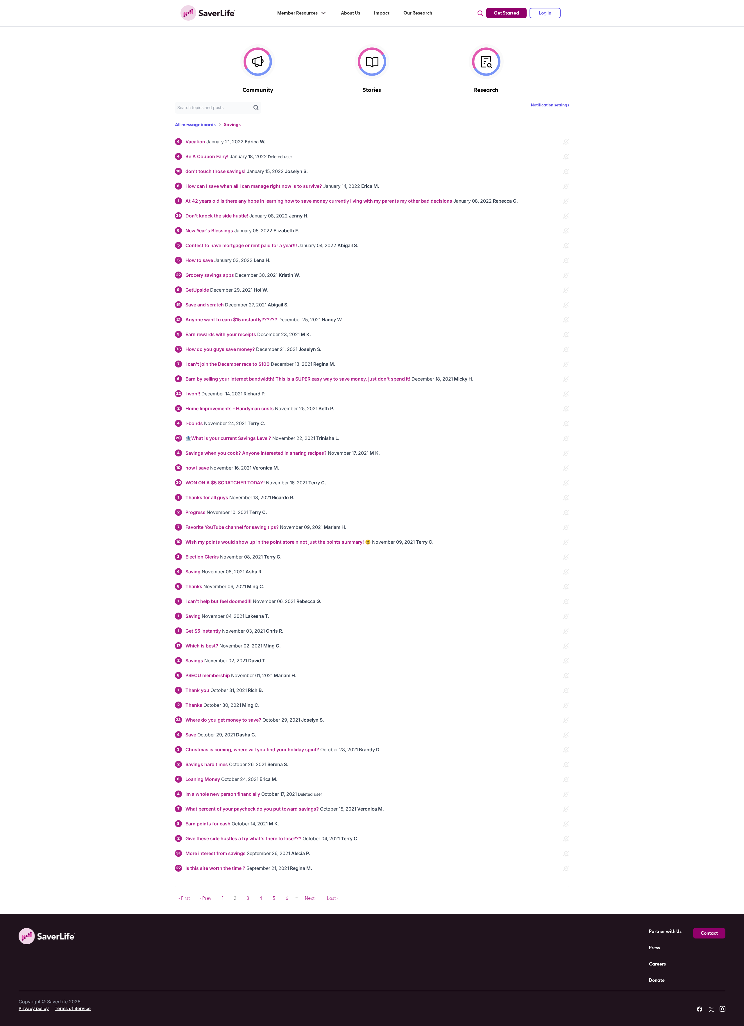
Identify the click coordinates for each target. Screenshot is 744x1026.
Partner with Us (665, 931)
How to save (199, 260)
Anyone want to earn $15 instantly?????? (231, 319)
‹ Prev (206, 898)
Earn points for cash (207, 824)
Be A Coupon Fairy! (206, 156)
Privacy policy (34, 1008)
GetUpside (197, 290)
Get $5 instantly (203, 631)
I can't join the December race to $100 (227, 364)
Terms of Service (73, 1008)
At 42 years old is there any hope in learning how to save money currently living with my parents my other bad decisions (318, 201)
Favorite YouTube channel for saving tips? (232, 527)
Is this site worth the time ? (215, 868)
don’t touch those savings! (215, 171)
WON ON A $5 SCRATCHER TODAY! (225, 483)
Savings (232, 124)
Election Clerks (202, 557)
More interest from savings (215, 853)
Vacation (195, 141)
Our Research (417, 13)
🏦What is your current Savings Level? (228, 438)
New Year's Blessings (209, 230)
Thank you (197, 690)
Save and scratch (204, 305)
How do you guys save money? (220, 349)
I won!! (192, 394)
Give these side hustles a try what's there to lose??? (244, 838)
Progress (196, 512)
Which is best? (202, 646)
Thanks (193, 586)
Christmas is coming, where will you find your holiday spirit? (252, 749)
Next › (310, 898)
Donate (657, 980)
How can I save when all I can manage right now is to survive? (253, 186)
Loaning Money (202, 779)
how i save (197, 468)
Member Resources (297, 13)
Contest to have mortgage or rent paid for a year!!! (241, 245)
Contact (709, 933)
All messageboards (195, 124)
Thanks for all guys (206, 497)
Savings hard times (206, 764)
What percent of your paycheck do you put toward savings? (252, 809)
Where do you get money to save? (223, 720)
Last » (332, 898)
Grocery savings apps (209, 275)
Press (654, 947)
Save (190, 735)
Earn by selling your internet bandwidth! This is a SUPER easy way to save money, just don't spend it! (297, 379)
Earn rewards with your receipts (220, 334)
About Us (350, 13)
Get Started (506, 13)
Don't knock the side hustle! (216, 216)
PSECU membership (207, 675)
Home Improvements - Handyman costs (229, 408)
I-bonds (194, 423)
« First (184, 898)
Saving (193, 571)
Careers (657, 964)
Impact (381, 13)
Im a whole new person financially (223, 794)
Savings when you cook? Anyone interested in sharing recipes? (256, 453)
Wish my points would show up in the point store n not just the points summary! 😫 (278, 542)
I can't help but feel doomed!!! (219, 601)
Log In (545, 13)
